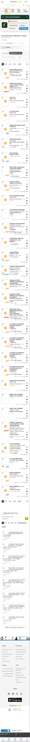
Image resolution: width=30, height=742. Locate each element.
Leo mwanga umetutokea (17, 212)
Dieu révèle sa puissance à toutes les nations (17, 170)
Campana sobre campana (17, 226)
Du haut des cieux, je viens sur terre (16, 71)
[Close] (27, 17)
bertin (21, 162)
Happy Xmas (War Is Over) (17, 125)
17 (8, 522)
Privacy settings (6, 661)
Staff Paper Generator (21, 677)
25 (12, 522)
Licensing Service (20, 654)
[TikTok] (21, 693)
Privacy (4, 659)
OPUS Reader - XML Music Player (20, 669)
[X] (17, 693)
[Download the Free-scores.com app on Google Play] (15, 700)
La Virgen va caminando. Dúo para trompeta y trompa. (17, 340)
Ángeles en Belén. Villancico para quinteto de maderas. (17, 296)
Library (15, 740)
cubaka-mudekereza (17, 177)
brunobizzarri (19, 134)
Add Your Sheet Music (21, 651)
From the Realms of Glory (17, 196)
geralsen (19, 496)
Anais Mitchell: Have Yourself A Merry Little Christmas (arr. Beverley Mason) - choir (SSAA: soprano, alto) (14, 582)
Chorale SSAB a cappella (9, 560)
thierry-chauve (18, 191)
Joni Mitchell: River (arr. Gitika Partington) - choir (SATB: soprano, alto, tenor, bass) (13, 545)
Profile (27, 740)
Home (3, 740)
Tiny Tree (13, 98)
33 (15, 522)
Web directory (19, 682)
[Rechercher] (23, 5)
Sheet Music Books (9, 671)
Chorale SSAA (6, 572)
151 (14, 64)
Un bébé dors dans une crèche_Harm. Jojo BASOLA (16, 240)
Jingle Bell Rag (14, 253)
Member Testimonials (7, 654)
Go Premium (23, 28)
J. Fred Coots (6, 611)
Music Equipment (8, 676)
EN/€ (28, 6)
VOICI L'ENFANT (17, 488)
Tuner (17, 679)
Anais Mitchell (6, 587)
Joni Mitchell (6, 538)
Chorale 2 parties (7, 620)
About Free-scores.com (8, 649)
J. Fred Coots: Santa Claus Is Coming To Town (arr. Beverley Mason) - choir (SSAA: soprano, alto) (14, 606)
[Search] (19, 57)
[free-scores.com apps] (2, 11)
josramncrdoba (18, 234)
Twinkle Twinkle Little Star (17, 267)
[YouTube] (13, 693)
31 (5, 64)
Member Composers (20, 649)
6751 (20, 64)
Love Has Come (14, 112)
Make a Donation (20, 659)
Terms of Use (5, 656)
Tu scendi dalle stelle (17, 459)
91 (10, 64)
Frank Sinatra (6, 562)
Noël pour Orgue (16, 182)
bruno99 (19, 79)
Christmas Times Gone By (17, 381)
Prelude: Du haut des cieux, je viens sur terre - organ (17, 86)
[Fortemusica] (9, 709)
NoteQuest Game (20, 675)
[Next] (20, 734)
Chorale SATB (6, 536)
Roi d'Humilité (14, 153)
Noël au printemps (15, 473)
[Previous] (12, 734)
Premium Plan (19, 656)
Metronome (18, 672)
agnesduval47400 (18, 482)
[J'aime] (9, 733)
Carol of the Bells (17, 446)
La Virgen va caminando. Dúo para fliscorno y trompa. (17, 326)
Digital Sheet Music (9, 673)
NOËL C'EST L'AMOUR (16, 395)
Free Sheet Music (8, 668)
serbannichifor (18, 439)
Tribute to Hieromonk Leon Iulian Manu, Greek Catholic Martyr (17, 428)
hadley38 (19, 107)
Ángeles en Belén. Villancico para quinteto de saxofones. (17, 282)
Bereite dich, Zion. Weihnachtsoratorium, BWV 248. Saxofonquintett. (16, 312)
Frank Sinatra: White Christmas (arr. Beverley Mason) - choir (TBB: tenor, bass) (14, 595)
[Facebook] (8, 693)
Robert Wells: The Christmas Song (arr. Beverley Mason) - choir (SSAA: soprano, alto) (13, 569)
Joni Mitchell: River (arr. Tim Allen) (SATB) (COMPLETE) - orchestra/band (13, 534)
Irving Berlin (6, 621)
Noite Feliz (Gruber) (17, 141)
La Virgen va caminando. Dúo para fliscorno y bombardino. (17, 369)
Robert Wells (6, 574)
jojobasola (19, 248)
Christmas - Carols (16, 53)
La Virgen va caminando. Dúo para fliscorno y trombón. (17, 355)
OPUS (21, 740)
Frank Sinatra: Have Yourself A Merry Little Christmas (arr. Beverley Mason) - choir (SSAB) (14, 557)
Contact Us (5, 651)
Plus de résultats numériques (15, 627)
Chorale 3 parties (7, 597)
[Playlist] (23, 733)
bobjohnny (20, 404)
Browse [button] (9, 740)
